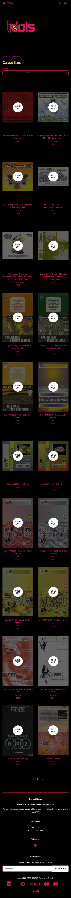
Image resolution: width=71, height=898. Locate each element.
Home (4, 56)
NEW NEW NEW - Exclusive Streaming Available (35, 805)
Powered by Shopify (46, 878)
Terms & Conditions (35, 831)
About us (35, 827)
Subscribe (60, 868)
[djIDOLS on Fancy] (35, 846)
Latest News (35, 799)
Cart (66, 2)
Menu (9, 2)
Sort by (5, 69)
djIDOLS (35, 878)
